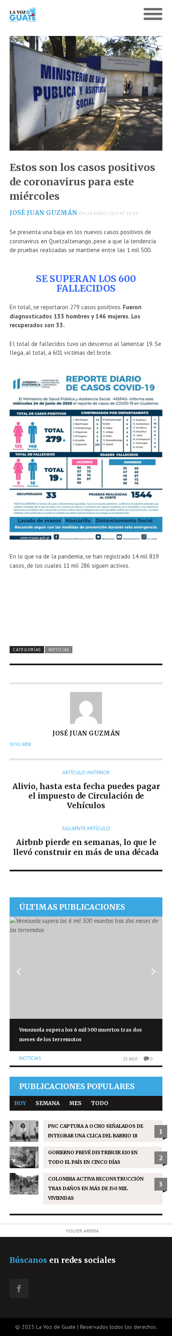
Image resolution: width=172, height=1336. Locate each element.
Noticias (59, 649)
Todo (99, 1103)
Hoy (20, 1103)
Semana (48, 1103)
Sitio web (20, 744)
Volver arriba (82, 1231)
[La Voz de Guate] (67, 14)
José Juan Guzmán (43, 213)
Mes (75, 1103)
